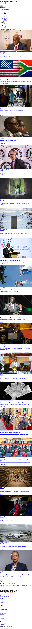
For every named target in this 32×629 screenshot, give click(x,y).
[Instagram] (1, 7)
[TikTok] (3, 7)
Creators (3, 595)
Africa (3, 600)
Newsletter (3, 623)
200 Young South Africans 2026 (4, 596)
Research (3, 624)
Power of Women (4, 617)
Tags (1, 595)
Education (3, 602)
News (1, 598)
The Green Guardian (3, 613)
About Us (3, 625)
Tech (2, 604)
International (3, 601)
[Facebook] (0, 7)
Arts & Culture (2, 614)
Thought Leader (3, 609)
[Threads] (2, 7)
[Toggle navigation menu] (1, 5)
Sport (2, 605)
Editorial (3, 611)
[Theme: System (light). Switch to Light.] (1, 6)
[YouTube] (5, 7)
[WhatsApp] (4, 7)
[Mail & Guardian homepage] (16, 2)
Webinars (3, 618)
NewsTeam (10, 626)
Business (1, 607)
